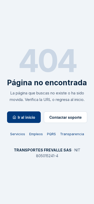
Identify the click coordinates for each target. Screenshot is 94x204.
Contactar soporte (65, 117)
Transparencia (72, 134)
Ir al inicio (26, 117)
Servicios (17, 134)
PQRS (51, 134)
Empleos (36, 134)
